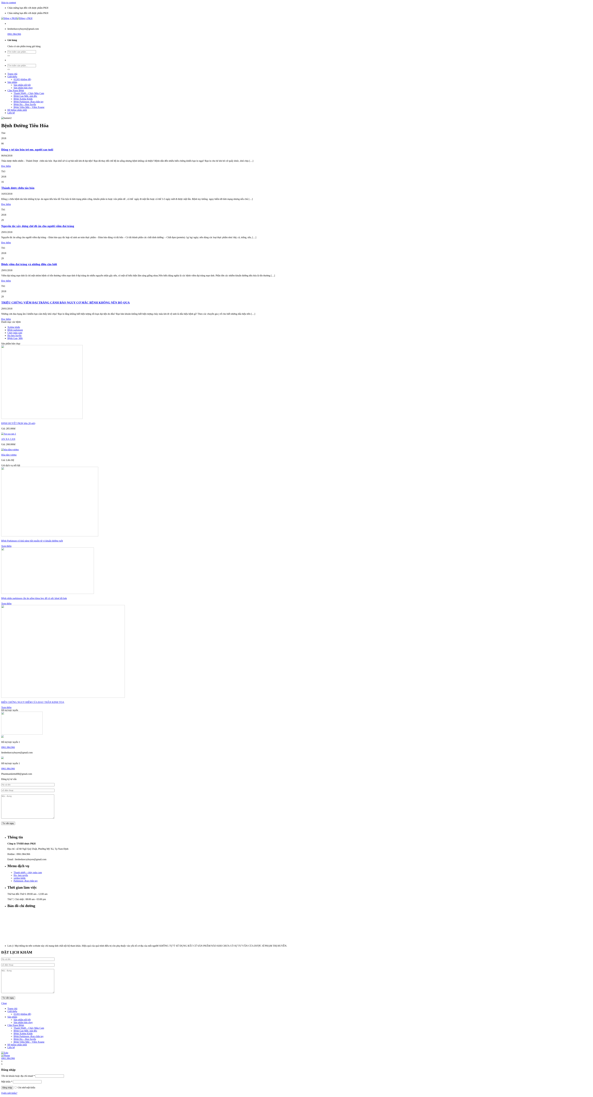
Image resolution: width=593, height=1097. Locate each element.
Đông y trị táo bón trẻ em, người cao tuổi (27, 149)
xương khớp (19, 878)
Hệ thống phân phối (17, 110)
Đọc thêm (6, 166)
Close (4, 1003)
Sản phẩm (12, 82)
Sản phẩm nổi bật (22, 85)
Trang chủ (12, 73)
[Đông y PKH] (16, 18)
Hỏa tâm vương (9, 455)
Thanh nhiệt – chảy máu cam (28, 872)
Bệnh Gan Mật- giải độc (25, 96)
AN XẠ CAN (8, 439)
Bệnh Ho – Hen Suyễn (25, 104)
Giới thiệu (12, 76)
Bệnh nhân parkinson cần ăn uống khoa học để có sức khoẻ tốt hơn (34, 598)
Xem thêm (6, 546)
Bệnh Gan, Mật (15, 338)
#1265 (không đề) (22, 79)
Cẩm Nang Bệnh (15, 90)
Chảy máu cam (14, 332)
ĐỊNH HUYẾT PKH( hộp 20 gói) (18, 423)
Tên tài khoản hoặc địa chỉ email (18, 1076)
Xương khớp (13, 327)
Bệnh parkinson (15, 330)
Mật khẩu (6, 1081)
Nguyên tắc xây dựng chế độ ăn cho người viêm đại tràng (37, 226)
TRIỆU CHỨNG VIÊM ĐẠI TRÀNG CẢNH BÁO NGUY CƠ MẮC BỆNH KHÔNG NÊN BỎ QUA (65, 302)
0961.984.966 (14, 34)
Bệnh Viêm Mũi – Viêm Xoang (29, 107)
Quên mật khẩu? (9, 1093)
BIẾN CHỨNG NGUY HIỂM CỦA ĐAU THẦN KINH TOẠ (32, 702)
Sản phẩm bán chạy (23, 87)
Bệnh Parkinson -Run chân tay (29, 101)
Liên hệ (11, 112)
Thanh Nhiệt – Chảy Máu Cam (29, 93)
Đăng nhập (7, 1087)
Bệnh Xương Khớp (23, 99)
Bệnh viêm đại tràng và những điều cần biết (29, 264)
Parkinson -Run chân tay (26, 881)
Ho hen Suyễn (14, 335)
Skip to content (8, 2)
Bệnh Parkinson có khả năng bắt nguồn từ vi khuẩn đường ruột (32, 540)
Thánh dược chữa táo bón (17, 188)
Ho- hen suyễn (21, 875)
